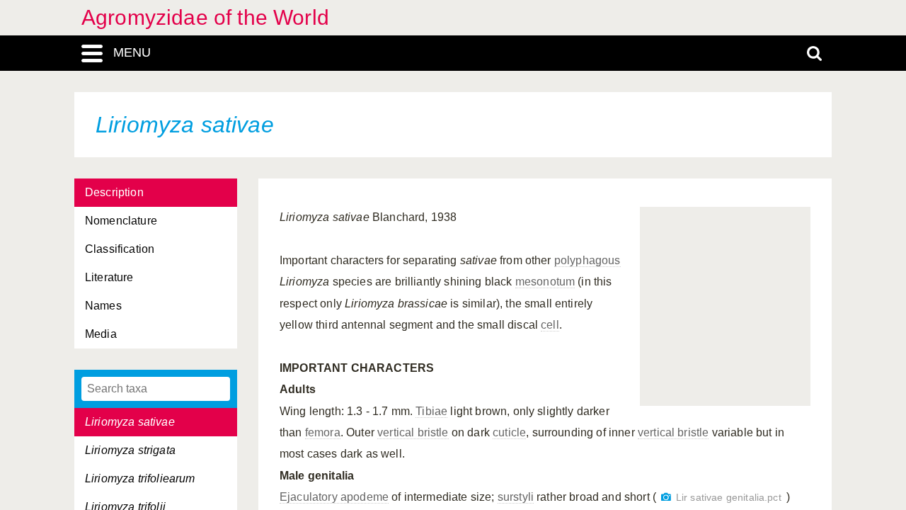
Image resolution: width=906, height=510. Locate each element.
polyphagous (587, 260)
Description (114, 192)
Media (101, 334)
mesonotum (545, 282)
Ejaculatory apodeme (334, 497)
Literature (109, 277)
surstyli (516, 497)
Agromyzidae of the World (205, 17)
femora (322, 432)
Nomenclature (121, 221)
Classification (119, 249)
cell (550, 325)
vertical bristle (413, 432)
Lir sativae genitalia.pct (728, 497)
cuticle (509, 432)
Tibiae (431, 411)
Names (103, 306)
